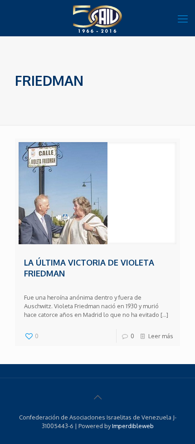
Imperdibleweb (133, 425)
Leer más (160, 336)
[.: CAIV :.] (97, 18)
